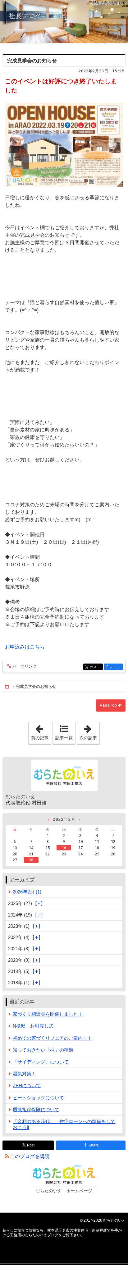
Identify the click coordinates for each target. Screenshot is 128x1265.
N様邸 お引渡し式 (33, 1026)
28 (31, 859)
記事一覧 (64, 737)
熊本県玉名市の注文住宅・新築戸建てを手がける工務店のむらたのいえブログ (64, 21)
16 (64, 847)
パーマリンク (24, 666)
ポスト (96, 667)
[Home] (7, 686)
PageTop (108, 705)
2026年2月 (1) (27, 891)
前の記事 (41, 731)
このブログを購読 (30, 1156)
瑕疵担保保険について (36, 1109)
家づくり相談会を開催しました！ (48, 1014)
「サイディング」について (41, 1061)
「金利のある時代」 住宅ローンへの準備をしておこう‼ (64, 1124)
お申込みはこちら (25, 647)
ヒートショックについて (38, 1097)
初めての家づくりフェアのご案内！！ (52, 1038)
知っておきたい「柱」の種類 (43, 1050)
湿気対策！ (24, 1073)
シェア (115, 667)
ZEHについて (27, 1085)
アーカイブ (22, 879)
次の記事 (89, 731)
